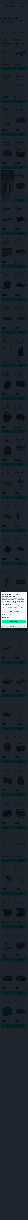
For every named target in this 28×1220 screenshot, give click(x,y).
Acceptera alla (14, 621)
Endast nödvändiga (14, 611)
